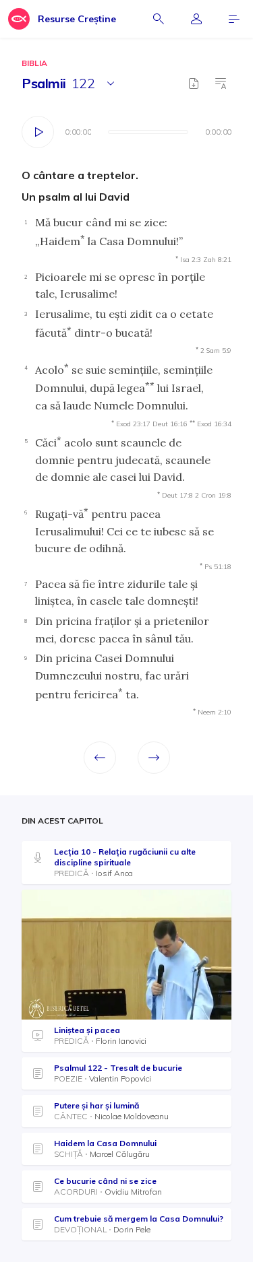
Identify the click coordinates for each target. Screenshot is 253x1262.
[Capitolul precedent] (100, 757)
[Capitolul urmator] (154, 757)
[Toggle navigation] (234, 19)
